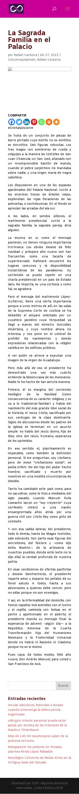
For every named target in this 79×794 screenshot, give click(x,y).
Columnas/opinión (22, 60)
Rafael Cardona (25, 55)
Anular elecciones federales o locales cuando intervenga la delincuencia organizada (35, 710)
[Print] (49, 122)
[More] (56, 122)
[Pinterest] (34, 122)
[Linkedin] (26, 122)
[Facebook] (11, 122)
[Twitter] (19, 122)
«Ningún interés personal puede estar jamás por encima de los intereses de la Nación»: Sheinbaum (37, 725)
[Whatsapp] (41, 122)
